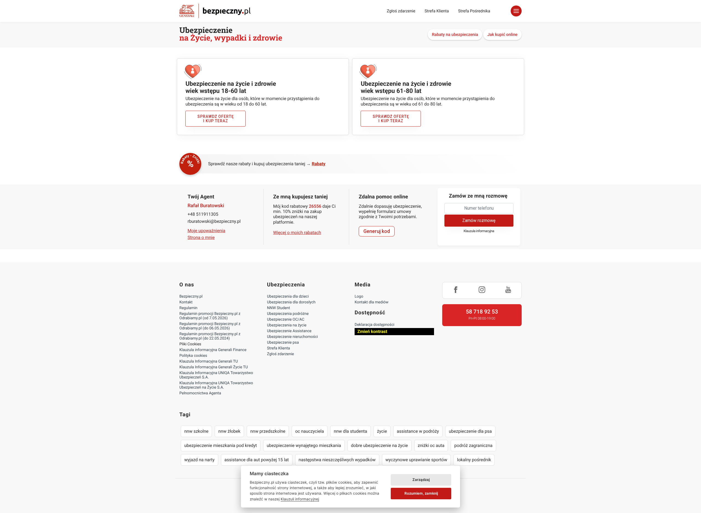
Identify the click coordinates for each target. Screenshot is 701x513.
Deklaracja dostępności (374, 325)
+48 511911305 (203, 214)
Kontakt (186, 302)
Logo (359, 296)
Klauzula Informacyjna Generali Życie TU (213, 367)
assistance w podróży (418, 431)
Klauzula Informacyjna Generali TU (208, 361)
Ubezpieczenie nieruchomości (292, 337)
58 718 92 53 (482, 311)
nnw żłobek (229, 431)
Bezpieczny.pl (191, 296)
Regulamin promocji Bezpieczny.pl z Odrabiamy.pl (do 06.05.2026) (209, 326)
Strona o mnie (201, 237)
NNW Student (278, 308)
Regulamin (188, 308)
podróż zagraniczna (473, 445)
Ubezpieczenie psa (283, 342)
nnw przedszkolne (267, 431)
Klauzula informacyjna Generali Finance (212, 350)
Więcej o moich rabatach (297, 232)
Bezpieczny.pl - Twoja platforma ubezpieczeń (215, 11)
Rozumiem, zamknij (421, 493)
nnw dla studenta (350, 431)
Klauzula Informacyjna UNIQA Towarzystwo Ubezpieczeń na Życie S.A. (216, 385)
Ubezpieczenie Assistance (289, 331)
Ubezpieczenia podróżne (288, 314)
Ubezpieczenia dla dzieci (288, 296)
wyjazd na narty (199, 459)
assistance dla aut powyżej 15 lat (257, 459)
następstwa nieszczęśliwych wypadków (337, 459)
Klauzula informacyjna (479, 231)
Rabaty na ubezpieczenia (455, 34)
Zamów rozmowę (478, 220)
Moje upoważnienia (206, 230)
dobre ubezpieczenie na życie (379, 445)
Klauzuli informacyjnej (300, 499)
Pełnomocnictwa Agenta (200, 393)
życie (382, 431)
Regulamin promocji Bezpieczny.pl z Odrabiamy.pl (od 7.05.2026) (209, 316)
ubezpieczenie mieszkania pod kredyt (220, 445)
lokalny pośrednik (474, 459)
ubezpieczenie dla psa (470, 431)
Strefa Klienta (437, 10)
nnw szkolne (196, 431)
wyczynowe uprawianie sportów (416, 459)
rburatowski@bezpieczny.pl (214, 221)
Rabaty (319, 163)
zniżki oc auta (431, 445)
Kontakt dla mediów (372, 302)
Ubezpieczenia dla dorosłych (291, 302)
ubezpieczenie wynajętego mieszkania (304, 445)
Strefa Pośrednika (474, 10)
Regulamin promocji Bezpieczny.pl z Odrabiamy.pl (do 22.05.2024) (209, 336)
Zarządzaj (421, 479)
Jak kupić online (502, 34)
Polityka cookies (193, 356)
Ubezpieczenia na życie (286, 325)
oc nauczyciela (309, 431)
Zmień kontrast (372, 331)
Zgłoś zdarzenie (401, 10)
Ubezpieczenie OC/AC (285, 319)
